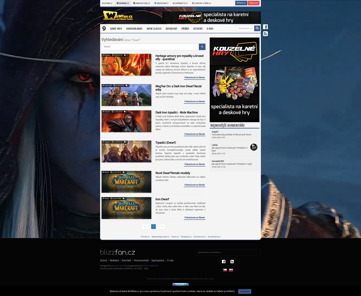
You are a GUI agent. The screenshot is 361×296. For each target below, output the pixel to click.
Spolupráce (157, 260)
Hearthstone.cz (142, 3)
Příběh (185, 28)
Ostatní (197, 28)
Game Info (116, 28)
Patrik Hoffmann (150, 265)
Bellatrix (107, 55)
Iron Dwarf (162, 199)
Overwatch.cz (181, 3)
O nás (210, 28)
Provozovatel (141, 260)
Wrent (106, 172)
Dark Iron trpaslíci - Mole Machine (177, 112)
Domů (103, 260)
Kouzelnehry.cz (214, 237)
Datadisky (171, 28)
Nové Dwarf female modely (173, 173)
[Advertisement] (234, 195)
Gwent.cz (175, 237)
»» (163, 226)
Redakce (114, 260)
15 (127, 55)
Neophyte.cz (186, 237)
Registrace (253, 3)
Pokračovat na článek (195, 77)
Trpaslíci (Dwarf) (166, 142)
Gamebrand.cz (200, 237)
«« (144, 226)
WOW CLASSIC (154, 28)
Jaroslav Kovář (118, 265)
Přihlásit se (241, 3)
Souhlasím (244, 291)
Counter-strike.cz (202, 3)
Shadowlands (134, 28)
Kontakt (126, 260)
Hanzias (107, 112)
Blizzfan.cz (107, 3)
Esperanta (108, 85)
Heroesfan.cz (162, 3)
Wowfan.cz (124, 3)
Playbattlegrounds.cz (160, 237)
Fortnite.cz (145, 237)
